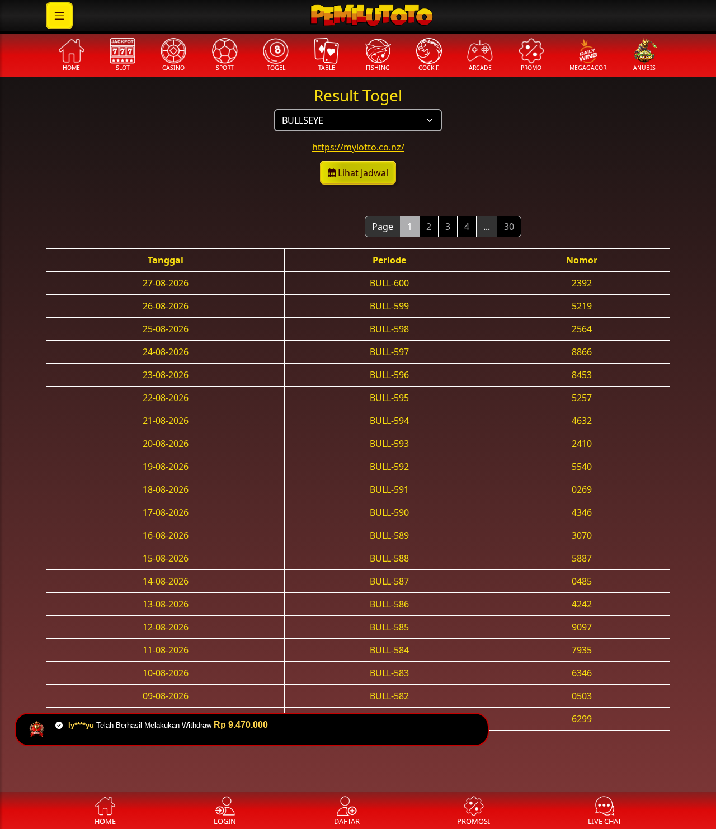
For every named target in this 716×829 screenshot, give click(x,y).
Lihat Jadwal (362, 173)
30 (509, 226)
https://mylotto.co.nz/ (358, 147)
